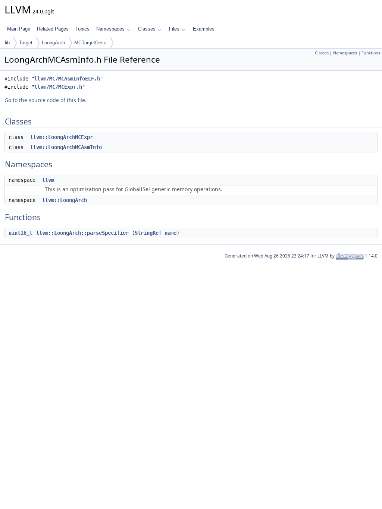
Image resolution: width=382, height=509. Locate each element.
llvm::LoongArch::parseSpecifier (82, 233)
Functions (370, 53)
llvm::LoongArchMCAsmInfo (66, 147)
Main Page (18, 29)
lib (7, 42)
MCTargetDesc (90, 42)
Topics (82, 29)
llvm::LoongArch (64, 200)
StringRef (148, 233)
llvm (48, 180)
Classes (147, 29)
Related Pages (53, 29)
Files (174, 29)
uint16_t (20, 233)
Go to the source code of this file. (45, 100)
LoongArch (53, 42)
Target (25, 42)
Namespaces (110, 29)
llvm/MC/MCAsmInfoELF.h (67, 79)
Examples (204, 29)
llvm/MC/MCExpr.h (58, 87)
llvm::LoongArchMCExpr (61, 137)
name (170, 233)
